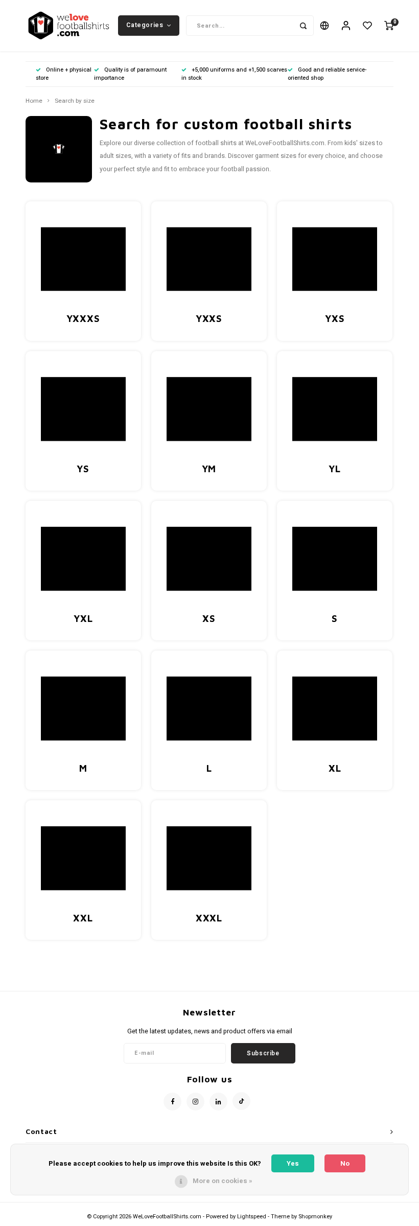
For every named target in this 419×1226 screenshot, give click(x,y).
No (345, 1163)
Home (34, 101)
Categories (144, 25)
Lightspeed (251, 1216)
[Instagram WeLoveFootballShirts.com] (195, 1102)
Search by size (75, 101)
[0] (388, 26)
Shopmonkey (315, 1216)
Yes (293, 1163)
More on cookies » (222, 1181)
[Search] (303, 25)
